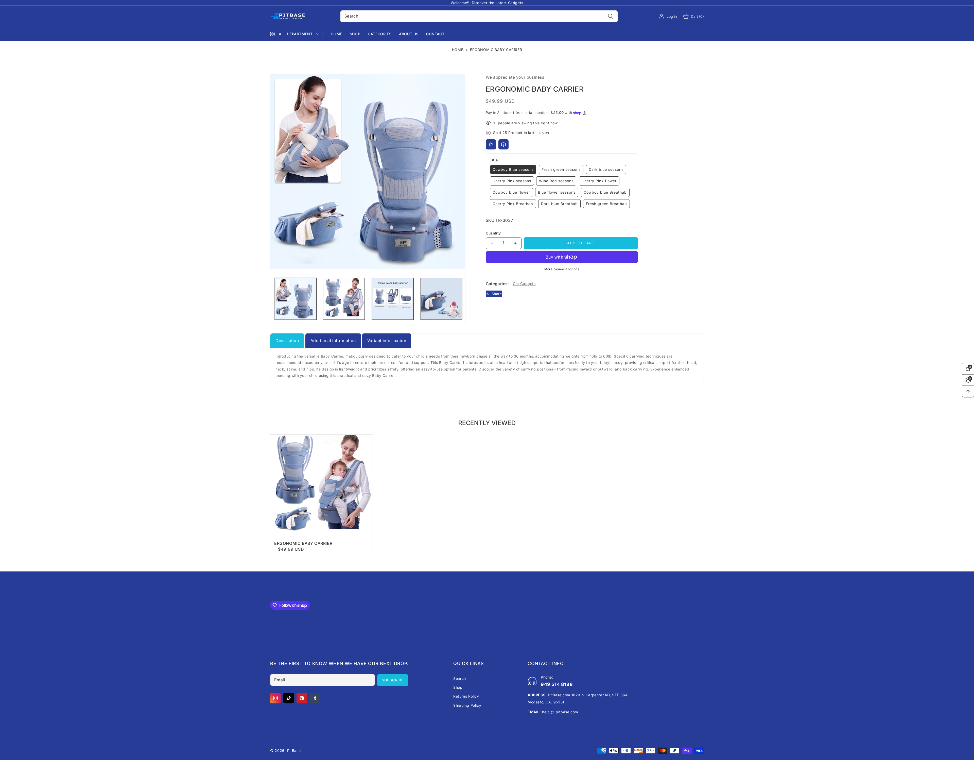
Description (287, 340)
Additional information (333, 340)
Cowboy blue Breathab (605, 192)
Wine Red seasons (556, 181)
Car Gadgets (524, 283)
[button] (690, 16)
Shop (457, 687)
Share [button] (497, 294)
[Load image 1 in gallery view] (295, 299)
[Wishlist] (491, 144)
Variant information (386, 340)
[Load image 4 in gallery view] (441, 299)
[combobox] (479, 16)
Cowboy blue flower (511, 192)
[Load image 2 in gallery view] (344, 299)
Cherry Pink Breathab (513, 203)
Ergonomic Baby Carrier (303, 543)
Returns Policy (466, 696)
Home (457, 49)
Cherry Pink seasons (512, 181)
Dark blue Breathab (559, 203)
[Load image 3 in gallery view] (393, 299)
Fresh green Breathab (606, 203)
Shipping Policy (467, 705)
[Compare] (503, 144)
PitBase (294, 750)
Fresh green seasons (561, 169)
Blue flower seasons (557, 192)
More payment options (561, 269)
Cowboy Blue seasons (513, 169)
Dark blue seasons (606, 169)
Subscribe (393, 680)
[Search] (610, 16)
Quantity (493, 233)
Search (459, 678)
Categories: (497, 283)
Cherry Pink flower (599, 181)
